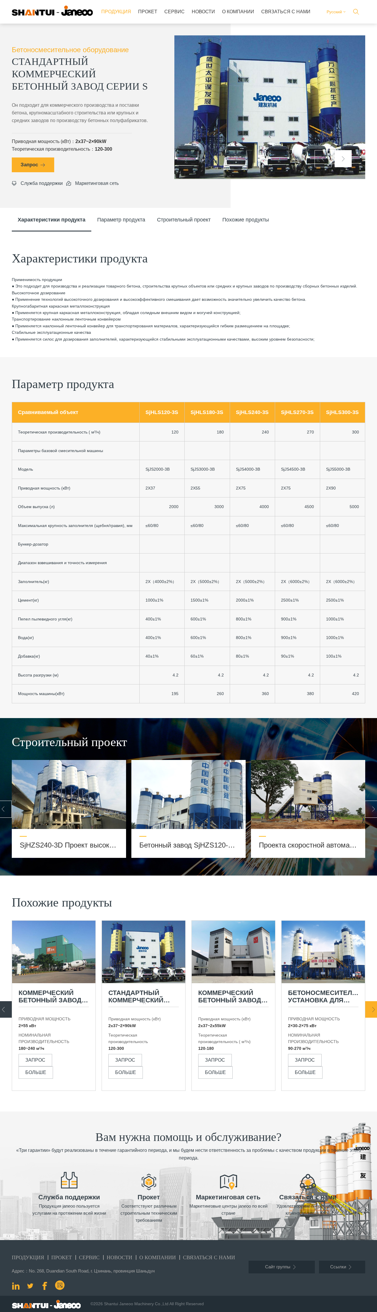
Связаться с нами (285, 11)
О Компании (238, 11)
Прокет (147, 11)
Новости (203, 11)
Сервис (174, 11)
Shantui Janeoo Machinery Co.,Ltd (136, 1303)
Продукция (116, 11)
